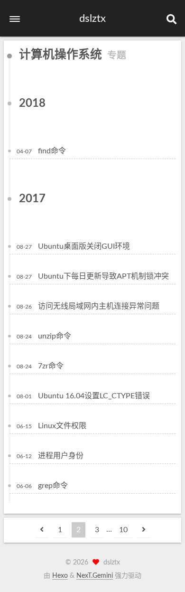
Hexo (60, 576)
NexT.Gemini (94, 576)
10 (123, 530)
